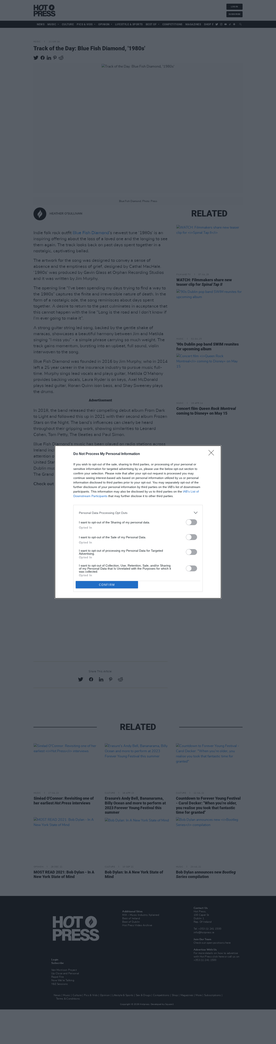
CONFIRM (107, 584)
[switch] (191, 522)
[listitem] (138, 512)
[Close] (213, 454)
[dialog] (138, 522)
